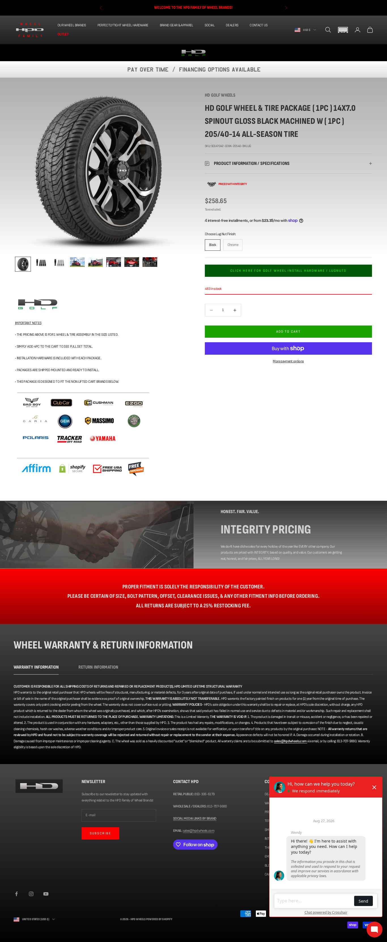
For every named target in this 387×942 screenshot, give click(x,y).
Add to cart (288, 331)
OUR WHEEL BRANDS (72, 25)
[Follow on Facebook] (16, 894)
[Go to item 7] (132, 262)
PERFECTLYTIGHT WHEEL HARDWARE (122, 25)
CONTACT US (259, 25)
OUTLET (63, 34)
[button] (342, 30)
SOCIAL (209, 25)
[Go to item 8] (150, 262)
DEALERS (232, 25)
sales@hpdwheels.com (198, 830)
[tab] (36, 668)
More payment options (288, 361)
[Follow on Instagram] (31, 894)
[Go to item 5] (95, 262)
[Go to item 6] (114, 262)
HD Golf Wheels (220, 95)
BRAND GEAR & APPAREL (176, 25)
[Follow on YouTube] (46, 894)
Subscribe (100, 833)
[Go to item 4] (77, 262)
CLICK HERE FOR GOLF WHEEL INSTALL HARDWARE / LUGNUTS (288, 270)
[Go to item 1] (23, 264)
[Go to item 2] (41, 263)
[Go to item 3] (59, 263)
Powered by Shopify (159, 919)
